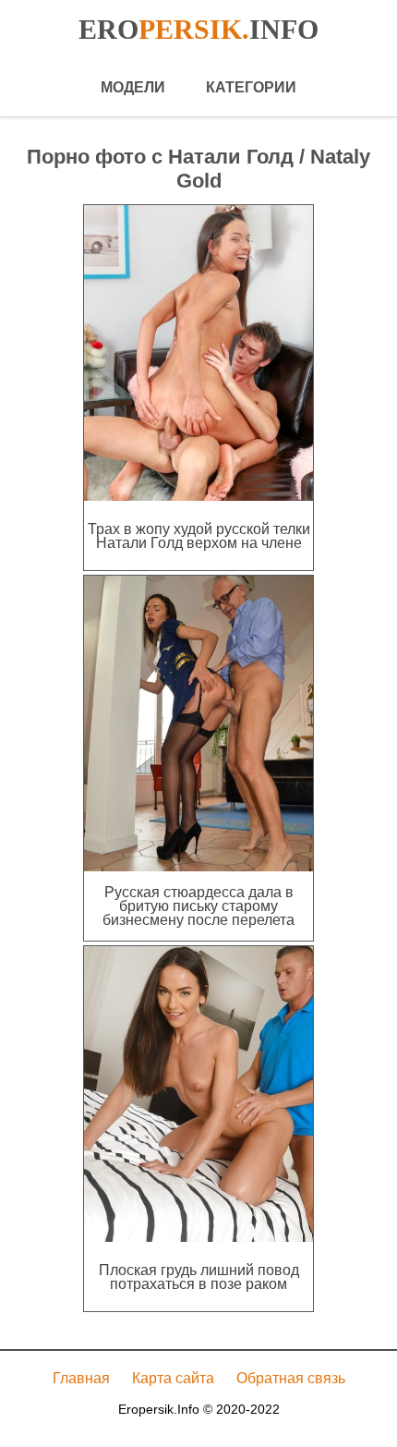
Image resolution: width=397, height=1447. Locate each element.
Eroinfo (198, 29)
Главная (81, 1378)
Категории (251, 87)
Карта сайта (173, 1378)
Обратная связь (290, 1378)
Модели (133, 87)
